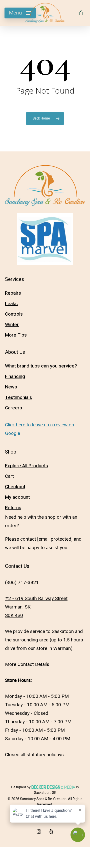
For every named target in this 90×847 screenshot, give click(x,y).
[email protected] (54, 539)
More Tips (16, 335)
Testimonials (18, 397)
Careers (13, 407)
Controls (14, 314)
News (11, 386)
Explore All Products (26, 465)
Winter (12, 324)
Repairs (13, 293)
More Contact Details (27, 664)
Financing (15, 376)
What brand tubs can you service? (41, 366)
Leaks (11, 303)
